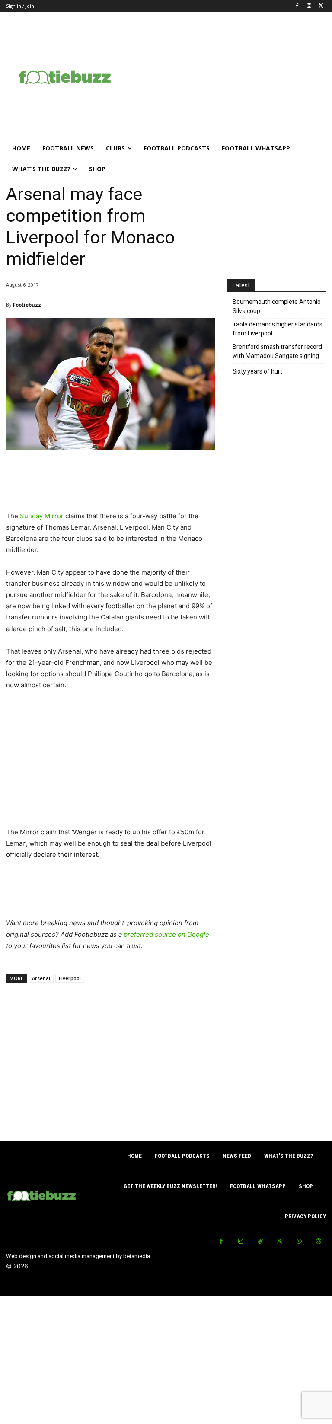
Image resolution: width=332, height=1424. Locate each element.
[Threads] (318, 1241)
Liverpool (70, 978)
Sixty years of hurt (257, 371)
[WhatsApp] (298, 1241)
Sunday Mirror (42, 516)
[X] (321, 6)
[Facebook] (297, 6)
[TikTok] (260, 1241)
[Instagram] (309, 6)
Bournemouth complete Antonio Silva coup (277, 306)
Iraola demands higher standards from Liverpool (277, 329)
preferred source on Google (166, 934)
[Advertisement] (228, 76)
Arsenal (41, 978)
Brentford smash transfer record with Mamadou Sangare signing (277, 351)
